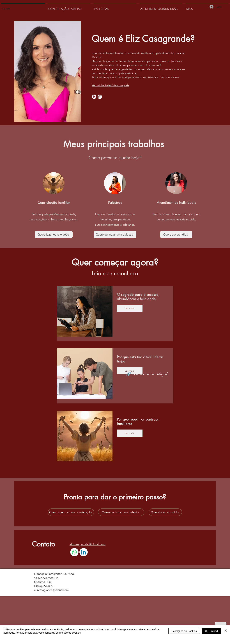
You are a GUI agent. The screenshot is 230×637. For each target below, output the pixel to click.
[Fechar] (226, 631)
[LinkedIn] (94, 97)
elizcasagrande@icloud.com (51, 590)
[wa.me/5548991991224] (74, 552)
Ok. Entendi (211, 631)
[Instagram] (100, 97)
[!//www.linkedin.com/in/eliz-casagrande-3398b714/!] (83, 552)
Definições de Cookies (184, 631)
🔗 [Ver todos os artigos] (147, 373)
